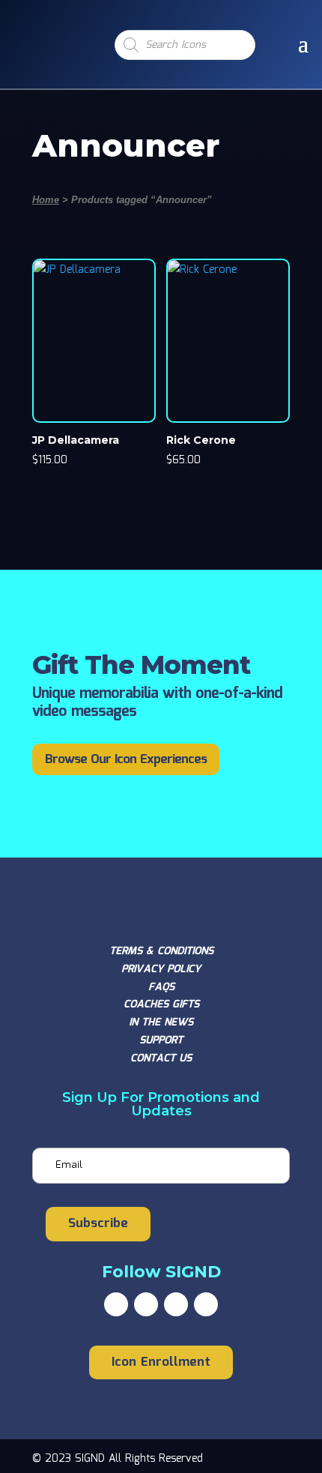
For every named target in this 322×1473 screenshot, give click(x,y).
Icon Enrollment (161, 1362)
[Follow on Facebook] (116, 1304)
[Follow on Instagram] (176, 1304)
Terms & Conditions (161, 951)
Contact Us (161, 1058)
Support (161, 1040)
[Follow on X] (146, 1304)
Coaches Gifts (161, 1004)
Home (45, 199)
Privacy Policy (161, 969)
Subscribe (98, 1224)
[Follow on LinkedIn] (206, 1304)
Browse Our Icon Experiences (126, 760)
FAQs (161, 987)
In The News (161, 1022)
